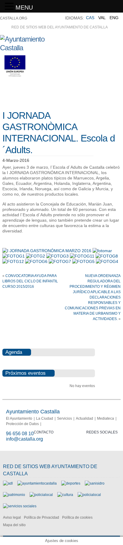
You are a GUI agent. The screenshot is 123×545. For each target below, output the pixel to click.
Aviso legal (12, 517)
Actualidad (84, 418)
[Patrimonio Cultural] (14, 495)
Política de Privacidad (41, 517)
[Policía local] (41, 495)
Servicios (64, 418)
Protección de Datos (22, 424)
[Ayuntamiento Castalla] (33, 48)
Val (102, 18)
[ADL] (8, 483)
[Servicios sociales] (19, 506)
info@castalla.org (24, 439)
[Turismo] (89, 495)
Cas (90, 18)
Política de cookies (77, 517)
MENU (24, 7)
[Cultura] (65, 495)
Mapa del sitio (14, 525)
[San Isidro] (94, 483)
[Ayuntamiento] (37, 483)
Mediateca (105, 418)
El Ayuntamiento (19, 418)
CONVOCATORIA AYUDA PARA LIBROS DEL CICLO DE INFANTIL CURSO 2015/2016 (30, 281)
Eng (114, 18)
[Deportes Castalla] (70, 483)
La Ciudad (44, 418)
